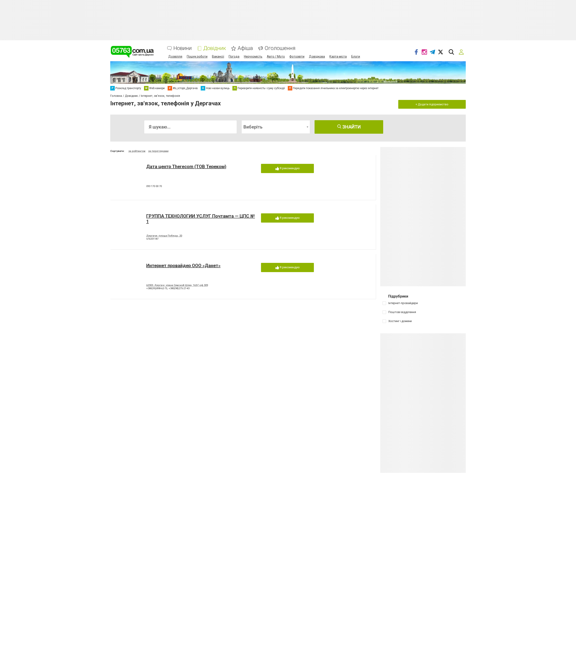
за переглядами (158, 151)
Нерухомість (253, 56)
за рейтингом (136, 151)
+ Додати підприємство (432, 104)
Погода (234, 56)
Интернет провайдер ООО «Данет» (183, 265)
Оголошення (280, 48)
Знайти (351, 127)
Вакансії (218, 56)
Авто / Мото (276, 56)
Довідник (214, 48)
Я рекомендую (289, 168)
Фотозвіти (296, 56)
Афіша (245, 48)
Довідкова (317, 56)
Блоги (355, 56)
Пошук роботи (197, 56)
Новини (182, 48)
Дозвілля (175, 56)
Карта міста (338, 56)
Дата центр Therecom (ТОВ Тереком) (186, 166)
